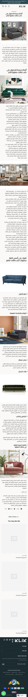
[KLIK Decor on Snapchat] (12, 642)
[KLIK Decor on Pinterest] (7, 640)
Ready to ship (14, 672)
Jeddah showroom (19, 674)
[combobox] (22, 695)
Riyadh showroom (6, 672)
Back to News (13, 516)
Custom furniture (21, 672)
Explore (24, 651)
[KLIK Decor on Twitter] (10, 640)
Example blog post (21, 557)
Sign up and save (22, 656)
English (21, 695)
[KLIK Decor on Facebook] (12, 640)
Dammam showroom (10, 674)
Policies (24, 646)
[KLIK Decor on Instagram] (4, 640)
